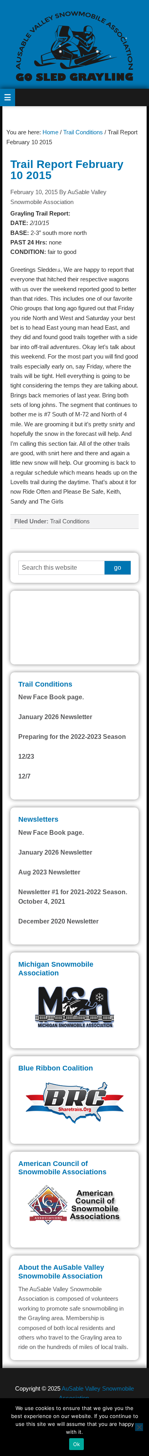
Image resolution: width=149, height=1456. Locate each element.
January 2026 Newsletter (55, 717)
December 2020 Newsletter (58, 921)
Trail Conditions (70, 521)
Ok (76, 1444)
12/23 (26, 756)
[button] (7, 97)
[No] (139, 1427)
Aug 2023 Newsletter (49, 872)
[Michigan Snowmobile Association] (74, 1006)
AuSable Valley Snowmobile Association (74, 44)
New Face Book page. (51, 697)
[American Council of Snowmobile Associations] (74, 1205)
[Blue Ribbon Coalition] (74, 1101)
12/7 (24, 776)
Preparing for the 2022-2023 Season (72, 736)
